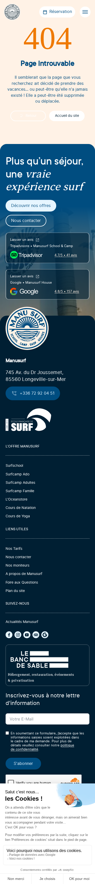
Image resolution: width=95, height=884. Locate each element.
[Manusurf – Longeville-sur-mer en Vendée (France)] (12, 12)
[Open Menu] (85, 12)
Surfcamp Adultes (20, 483)
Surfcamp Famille (20, 491)
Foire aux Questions (22, 582)
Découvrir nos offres (31, 206)
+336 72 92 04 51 (37, 393)
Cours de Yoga (18, 516)
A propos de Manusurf (24, 574)
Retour (31, 116)
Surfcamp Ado (17, 474)
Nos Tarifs (14, 549)
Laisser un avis (21, 240)
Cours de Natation (21, 508)
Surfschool (14, 466)
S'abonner (23, 764)
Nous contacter (26, 221)
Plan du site (15, 591)
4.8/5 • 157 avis (66, 291)
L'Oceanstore (16, 499)
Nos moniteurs (17, 565)
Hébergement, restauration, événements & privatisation (41, 677)
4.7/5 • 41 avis (65, 255)
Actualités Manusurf (22, 622)
